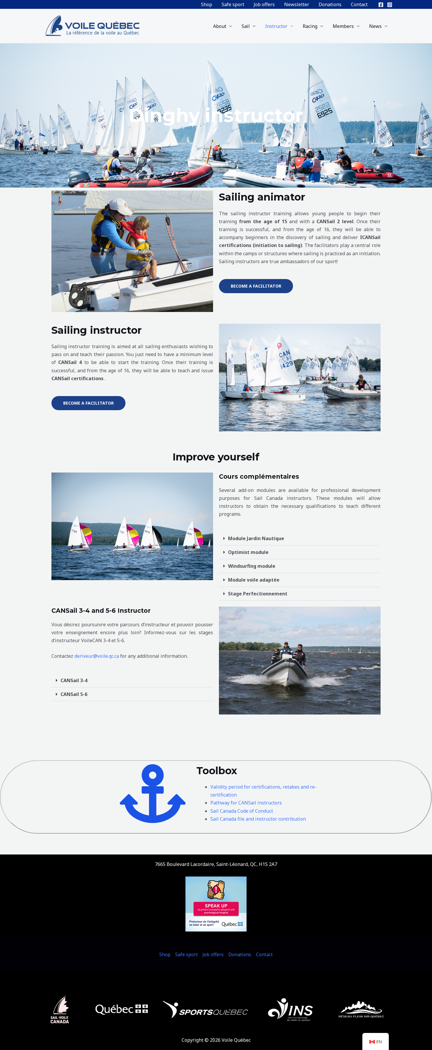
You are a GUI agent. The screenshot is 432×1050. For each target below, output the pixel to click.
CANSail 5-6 (74, 694)
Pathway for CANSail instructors (246, 802)
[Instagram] (389, 4)
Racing (310, 26)
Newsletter (296, 4)
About (219, 26)
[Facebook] (381, 4)
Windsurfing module (251, 566)
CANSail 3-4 (74, 680)
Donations (330, 4)
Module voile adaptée (253, 580)
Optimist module (248, 552)
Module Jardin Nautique (256, 538)
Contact (359, 4)
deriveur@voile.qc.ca (96, 656)
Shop (206, 4)
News (375, 26)
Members (343, 26)
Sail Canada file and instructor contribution (258, 819)
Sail (246, 26)
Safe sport (233, 4)
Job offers (264, 4)
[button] (300, 538)
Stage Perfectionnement (257, 593)
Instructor (276, 26)
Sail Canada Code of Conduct (241, 811)
